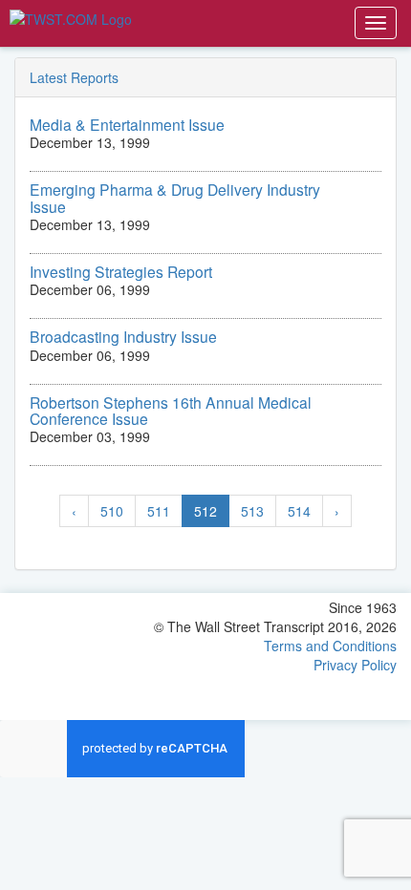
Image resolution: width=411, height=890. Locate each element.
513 (252, 510)
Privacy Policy (355, 664)
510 (111, 510)
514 (299, 510)
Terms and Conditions (330, 645)
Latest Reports (74, 77)
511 (158, 510)
